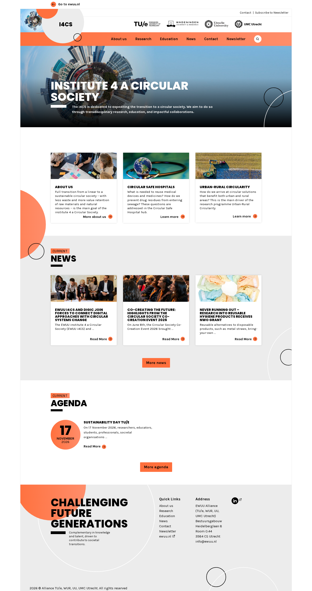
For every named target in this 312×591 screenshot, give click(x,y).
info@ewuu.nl (206, 541)
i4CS (65, 24)
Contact (245, 12)
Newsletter (236, 39)
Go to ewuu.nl (68, 4)
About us (119, 39)
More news (156, 362)
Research (143, 39)
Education (169, 39)
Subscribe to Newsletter (271, 12)
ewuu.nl (165, 536)
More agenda (156, 467)
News (191, 39)
